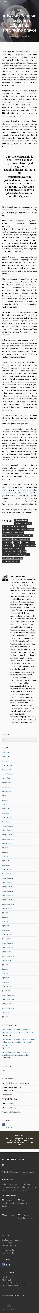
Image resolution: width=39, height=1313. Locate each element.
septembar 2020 (8, 1008)
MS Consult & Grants (10, 1286)
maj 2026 (5, 752)
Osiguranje (14, 539)
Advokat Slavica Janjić (21, 520)
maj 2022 (5, 921)
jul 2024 (5, 847)
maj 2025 (5, 804)
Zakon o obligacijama (23, 555)
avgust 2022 (6, 908)
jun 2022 (5, 917)
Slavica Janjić (14, 36)
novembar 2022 (7, 895)
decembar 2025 (7, 774)
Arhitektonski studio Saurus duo (14, 1283)
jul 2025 (5, 795)
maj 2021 (5, 973)
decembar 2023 (7, 878)
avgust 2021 (6, 960)
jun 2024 (5, 852)
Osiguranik (6, 539)
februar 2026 (7, 765)
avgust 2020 (6, 1012)
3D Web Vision (12, 1309)
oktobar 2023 (7, 887)
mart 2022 (6, 930)
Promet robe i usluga (9, 552)
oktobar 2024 (7, 834)
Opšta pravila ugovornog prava (12, 536)
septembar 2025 (8, 787)
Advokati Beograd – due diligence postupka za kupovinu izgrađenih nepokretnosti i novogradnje (18, 1042)
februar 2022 (7, 934)
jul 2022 (5, 913)
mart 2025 (5, 813)
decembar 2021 (7, 943)
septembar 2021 (8, 956)
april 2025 (5, 808)
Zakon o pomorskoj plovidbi (11, 561)
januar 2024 (6, 874)
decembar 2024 (8, 826)
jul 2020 (5, 1017)
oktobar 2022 (7, 900)
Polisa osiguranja (8, 545)
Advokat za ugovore (27, 529)
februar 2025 (6, 817)
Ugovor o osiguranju (9, 555)
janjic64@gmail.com (15, 1112)
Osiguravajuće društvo (27, 542)
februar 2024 (7, 869)
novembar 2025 (7, 778)
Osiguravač (16, 542)
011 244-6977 (10, 1103)
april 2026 (6, 756)
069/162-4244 (11, 1245)
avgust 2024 (6, 843)
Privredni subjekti (8, 548)
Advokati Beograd (8, 533)
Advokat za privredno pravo (23, 523)
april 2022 (5, 926)
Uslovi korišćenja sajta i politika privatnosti (18, 1172)
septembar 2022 (8, 904)
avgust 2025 (6, 791)
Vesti (19, 11)
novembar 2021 (7, 947)
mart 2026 (6, 761)
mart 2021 (5, 982)
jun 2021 (5, 969)
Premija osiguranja (30, 545)
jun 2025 (5, 800)
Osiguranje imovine (24, 539)
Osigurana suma (27, 536)
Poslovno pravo (18, 545)
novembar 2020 (8, 999)
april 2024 (6, 860)
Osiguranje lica (7, 542)
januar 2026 (6, 769)
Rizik (18, 552)
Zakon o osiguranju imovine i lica (12, 558)
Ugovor (23, 552)
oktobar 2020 (7, 1004)
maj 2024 (5, 856)
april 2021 (5, 978)
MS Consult (6, 1280)
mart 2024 (6, 865)
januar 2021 (6, 991)
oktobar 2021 (7, 952)
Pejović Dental (7, 1277)
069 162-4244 (11, 1108)
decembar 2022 (7, 891)
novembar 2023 (7, 882)
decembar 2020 (8, 995)
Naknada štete (19, 533)
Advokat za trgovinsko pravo (11, 529)
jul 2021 (5, 965)
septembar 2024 (8, 839)
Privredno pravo (19, 548)
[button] (36, 2)
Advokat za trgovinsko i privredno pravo (15, 526)
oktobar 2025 (7, 782)
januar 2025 (6, 821)
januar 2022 (6, 939)
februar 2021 (6, 986)
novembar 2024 (8, 830)
